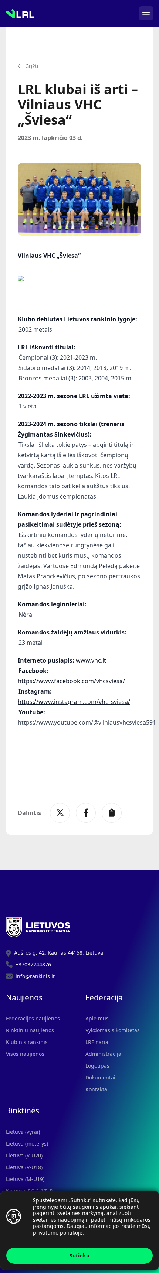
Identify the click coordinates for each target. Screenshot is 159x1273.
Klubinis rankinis (27, 1042)
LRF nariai (97, 1042)
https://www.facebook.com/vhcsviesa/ (71, 681)
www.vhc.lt (91, 660)
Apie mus (97, 1018)
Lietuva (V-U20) (24, 1155)
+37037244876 (33, 964)
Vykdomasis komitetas (112, 1030)
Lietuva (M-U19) (25, 1179)
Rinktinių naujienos (30, 1030)
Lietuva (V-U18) (24, 1167)
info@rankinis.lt (35, 976)
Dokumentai (100, 1077)
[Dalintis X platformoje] (60, 813)
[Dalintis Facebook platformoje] (86, 813)
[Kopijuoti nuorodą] (112, 813)
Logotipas (97, 1065)
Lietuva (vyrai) (23, 1131)
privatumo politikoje (57, 1232)
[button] (28, 66)
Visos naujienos (25, 1053)
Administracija (103, 1053)
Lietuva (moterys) (27, 1143)
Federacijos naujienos (33, 1018)
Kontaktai (97, 1089)
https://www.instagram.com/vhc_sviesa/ (74, 702)
